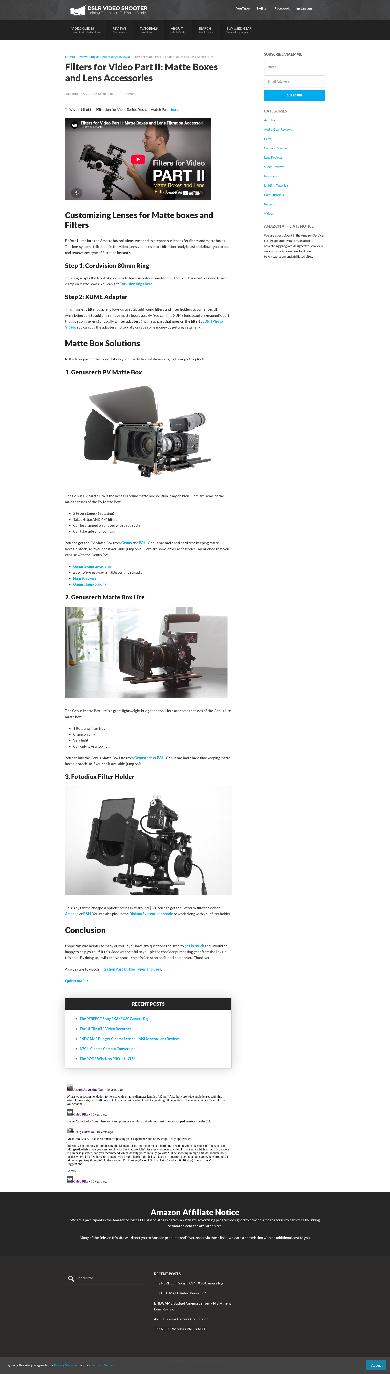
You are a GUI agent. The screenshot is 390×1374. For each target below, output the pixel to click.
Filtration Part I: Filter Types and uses (130, 969)
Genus (126, 543)
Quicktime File (77, 981)
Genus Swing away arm (92, 566)
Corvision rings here (135, 284)
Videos (269, 213)
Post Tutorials (274, 195)
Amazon (72, 913)
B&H (142, 543)
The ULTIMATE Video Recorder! (105, 1029)
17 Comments (127, 94)
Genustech (143, 758)
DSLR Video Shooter (108, 10)
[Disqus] (148, 1133)
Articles (269, 120)
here (175, 109)
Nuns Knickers (84, 578)
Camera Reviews (275, 148)
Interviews (271, 176)
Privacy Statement (67, 1365)
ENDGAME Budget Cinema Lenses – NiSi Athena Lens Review (129, 1039)
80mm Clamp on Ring (90, 584)
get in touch (194, 946)
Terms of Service (102, 1365)
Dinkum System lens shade (151, 913)
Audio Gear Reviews (278, 129)
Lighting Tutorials (276, 185)
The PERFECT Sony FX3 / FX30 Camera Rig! (114, 1018)
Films (268, 139)
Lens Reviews (273, 157)
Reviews (270, 204)
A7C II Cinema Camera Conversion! (108, 1048)
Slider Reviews (274, 167)
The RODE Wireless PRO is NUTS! (107, 1058)
